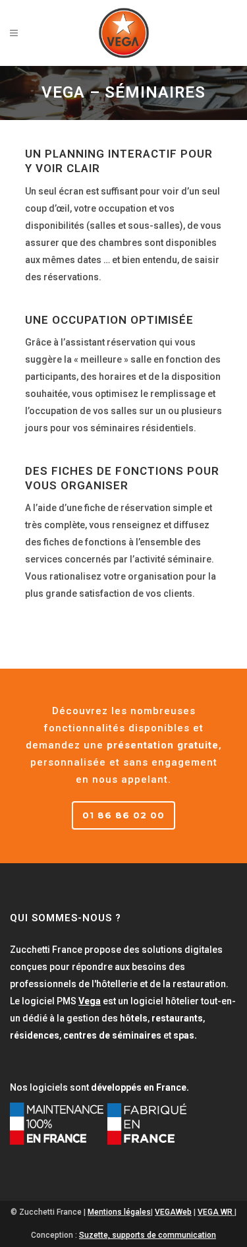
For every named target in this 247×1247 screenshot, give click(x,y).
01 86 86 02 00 (123, 815)
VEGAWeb (173, 1212)
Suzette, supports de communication (147, 1235)
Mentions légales (119, 1212)
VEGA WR (215, 1212)
